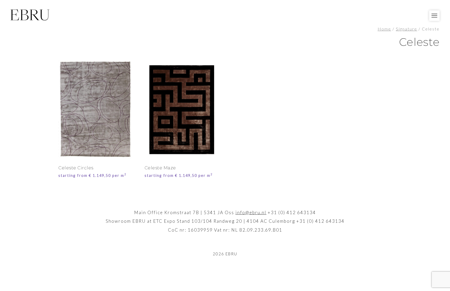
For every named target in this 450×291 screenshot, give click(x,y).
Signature (406, 29)
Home (384, 29)
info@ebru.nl (250, 212)
